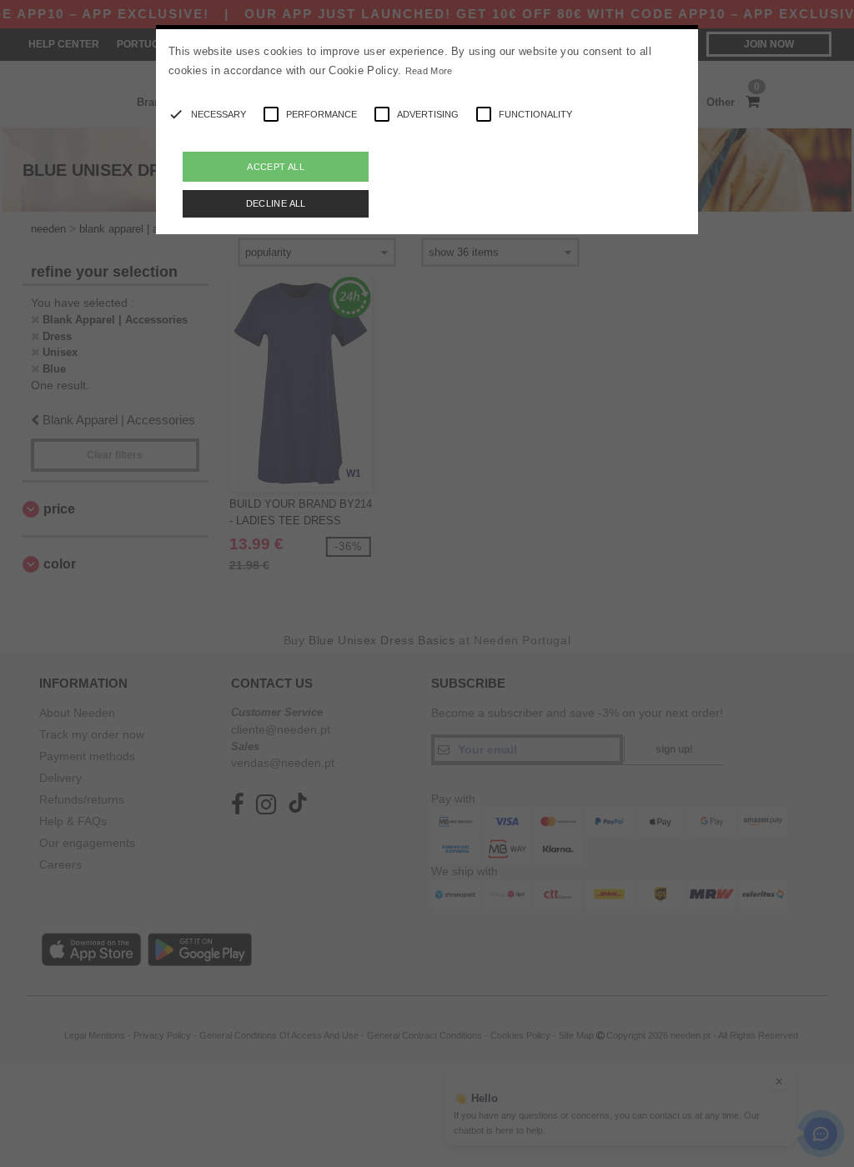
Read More (429, 71)
